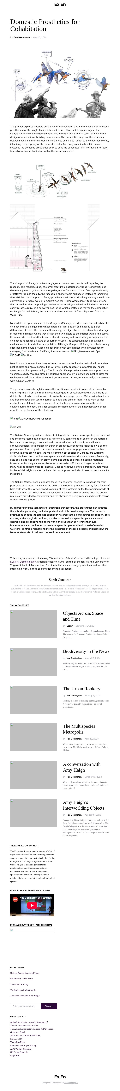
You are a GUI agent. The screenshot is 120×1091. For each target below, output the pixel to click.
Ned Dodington (74, 658)
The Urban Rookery (81, 688)
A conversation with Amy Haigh (25, 995)
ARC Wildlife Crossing (20, 1049)
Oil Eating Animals (19, 1052)
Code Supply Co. (71, 1082)
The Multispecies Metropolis (23, 990)
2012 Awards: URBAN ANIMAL (25, 1035)
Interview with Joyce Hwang (23, 1045)
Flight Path (15, 1055)
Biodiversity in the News (86, 651)
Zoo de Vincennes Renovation (24, 1025)
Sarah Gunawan (22, 37)
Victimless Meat (17, 1042)
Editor (70, 626)
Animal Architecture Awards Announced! (29, 1022)
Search (49, 1006)
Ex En (60, 4)
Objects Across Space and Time (24, 973)
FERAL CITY (16, 1038)
